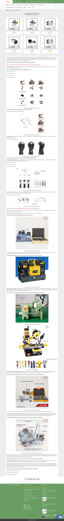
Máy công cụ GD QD (18, 7)
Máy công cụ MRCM (9, 7)
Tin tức (29, 7)
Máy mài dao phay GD (16, 10)
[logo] (8, 1)
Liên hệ (33, 7)
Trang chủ (10, 10)
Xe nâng (24, 7)
